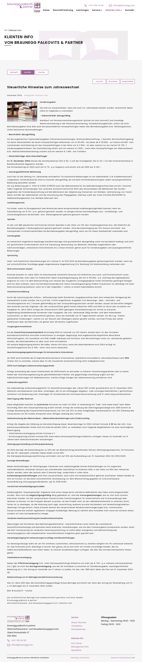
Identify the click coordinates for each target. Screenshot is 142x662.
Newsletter (76, 650)
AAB (133, 658)
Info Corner (76, 643)
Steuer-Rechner (78, 622)
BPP (6, 30)
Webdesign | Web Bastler (80, 658)
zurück (99, 81)
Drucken (113, 81)
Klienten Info (113, 10)
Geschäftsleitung (63, 10)
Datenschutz (125, 658)
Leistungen (82, 10)
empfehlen (127, 81)
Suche (41, 72)
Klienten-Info (42, 95)
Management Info (80, 646)
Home (46, 10)
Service (96, 10)
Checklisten (76, 626)
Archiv (27, 72)
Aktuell (14, 72)
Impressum (115, 658)
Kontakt (129, 10)
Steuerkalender (78, 629)
